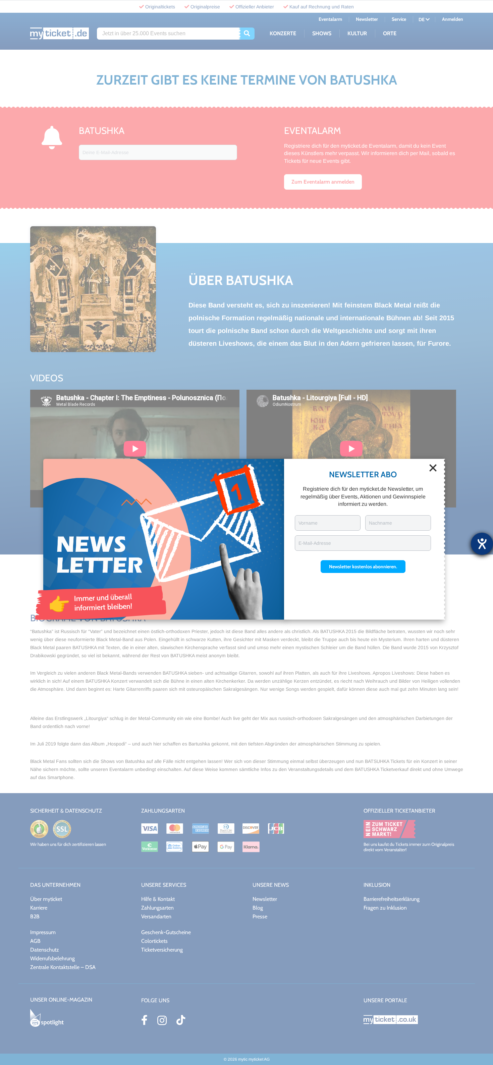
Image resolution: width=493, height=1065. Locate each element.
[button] (363, 566)
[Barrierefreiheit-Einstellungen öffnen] (482, 544)
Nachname (380, 523)
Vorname (308, 523)
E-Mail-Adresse (314, 543)
